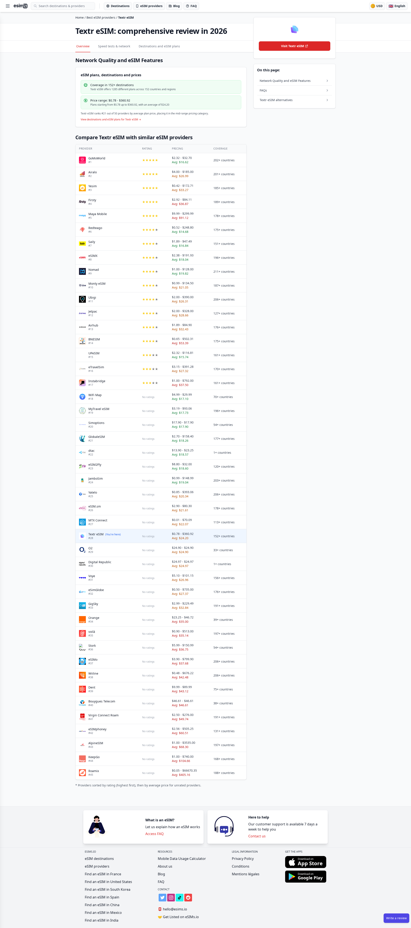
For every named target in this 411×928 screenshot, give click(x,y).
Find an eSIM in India (101, 920)
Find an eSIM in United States (108, 881)
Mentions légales (245, 874)
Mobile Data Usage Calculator (182, 858)
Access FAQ (154, 833)
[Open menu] (7, 6)
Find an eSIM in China (102, 905)
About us (165, 866)
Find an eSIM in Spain (102, 897)
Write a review (396, 918)
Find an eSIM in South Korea (107, 889)
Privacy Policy (243, 858)
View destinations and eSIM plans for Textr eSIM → (111, 119)
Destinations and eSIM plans (159, 46)
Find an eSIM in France (103, 874)
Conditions (240, 866)
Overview (82, 46)
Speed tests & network (114, 46)
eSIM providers (97, 866)
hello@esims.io (172, 909)
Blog (161, 874)
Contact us (257, 836)
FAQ (161, 881)
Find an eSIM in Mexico (103, 912)
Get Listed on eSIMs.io (178, 917)
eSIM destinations (99, 858)
